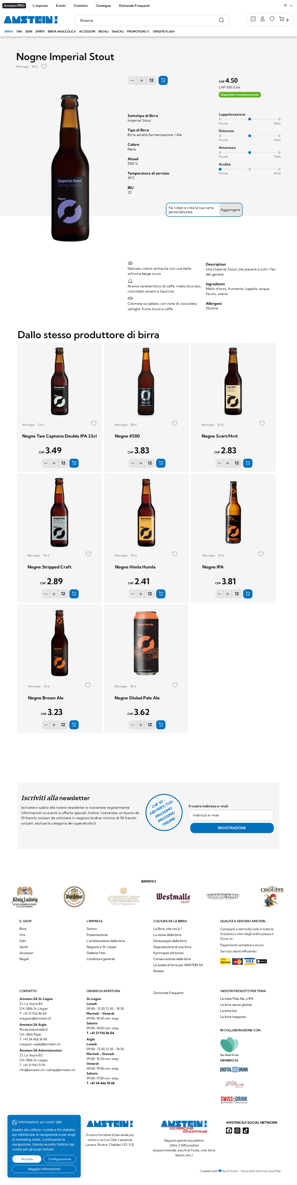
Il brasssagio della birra (170, 941)
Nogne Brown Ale (46, 698)
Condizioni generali (101, 959)
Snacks (118, 31)
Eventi (61, 5)
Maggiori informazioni (44, 1169)
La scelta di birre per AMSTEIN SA (178, 965)
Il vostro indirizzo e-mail (208, 806)
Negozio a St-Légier (102, 947)
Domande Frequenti (134, 5)
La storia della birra (167, 935)
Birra (9, 31)
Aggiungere (230, 210)
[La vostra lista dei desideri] (272, 19)
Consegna (103, 5)
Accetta (27, 1159)
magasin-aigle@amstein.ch (39, 1044)
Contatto (81, 5)
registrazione (232, 828)
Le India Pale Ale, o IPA (236, 999)
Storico (92, 929)
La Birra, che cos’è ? (167, 929)
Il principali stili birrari (168, 953)
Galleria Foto (96, 953)
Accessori (87, 31)
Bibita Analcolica (62, 31)
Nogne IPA (213, 567)
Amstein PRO (14, 5)
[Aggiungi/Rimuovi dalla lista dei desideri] (44, 66)
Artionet (232, 1171)
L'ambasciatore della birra (106, 941)
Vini (19, 31)
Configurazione (59, 1159)
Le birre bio (228, 1011)
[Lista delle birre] (253, 19)
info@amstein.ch (31, 1070)
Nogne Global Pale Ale (137, 698)
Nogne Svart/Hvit (220, 436)
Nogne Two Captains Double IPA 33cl (59, 436)
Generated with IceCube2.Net (261, 1171)
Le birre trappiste (233, 1017)
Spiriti (40, 31)
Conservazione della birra (172, 959)
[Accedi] (262, 19)
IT (285, 5)
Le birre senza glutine (236, 1005)
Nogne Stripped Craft (49, 567)
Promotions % (138, 31)
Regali (103, 31)
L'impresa (40, 5)
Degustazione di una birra (172, 947)
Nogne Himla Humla (135, 567)
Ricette (158, 971)
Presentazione (97, 935)
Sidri (28, 31)
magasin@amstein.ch (35, 1018)
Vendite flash (163, 31)
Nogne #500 (127, 436)
